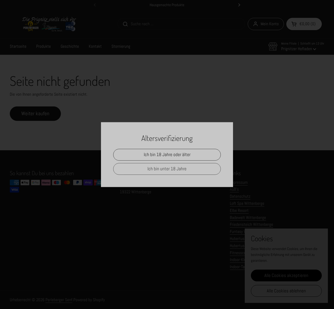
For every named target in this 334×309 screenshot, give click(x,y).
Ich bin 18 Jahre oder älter (167, 154)
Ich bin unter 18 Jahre (167, 169)
